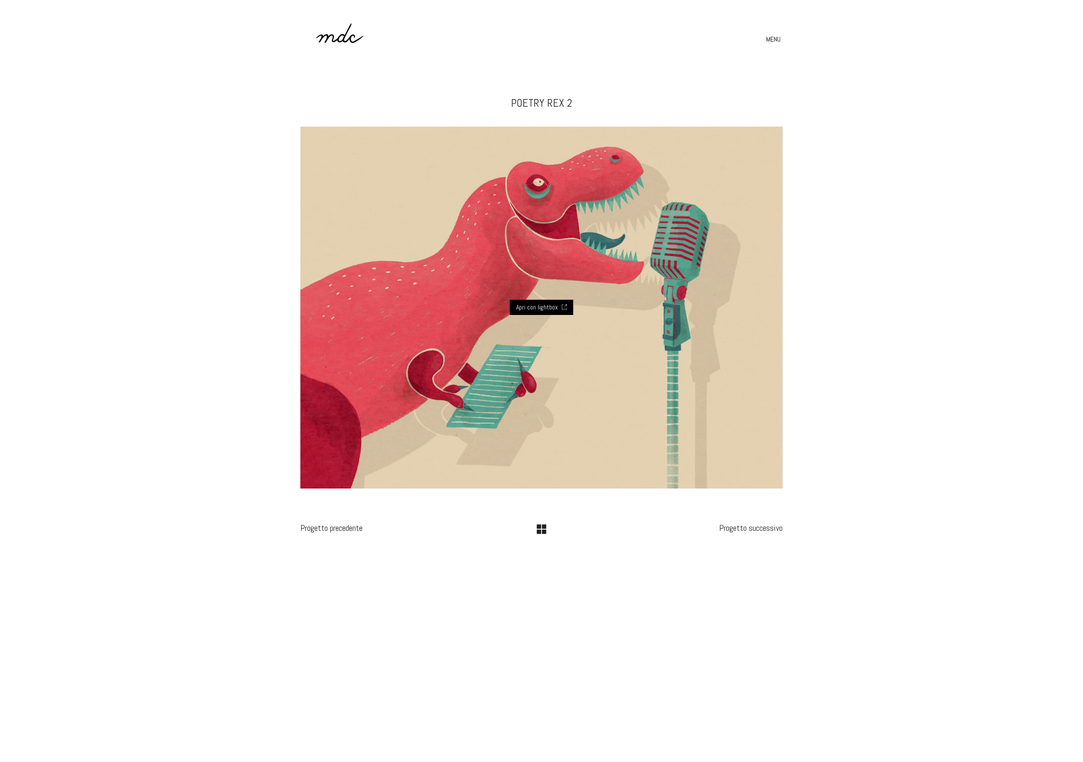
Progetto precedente (331, 527)
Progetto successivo (751, 527)
